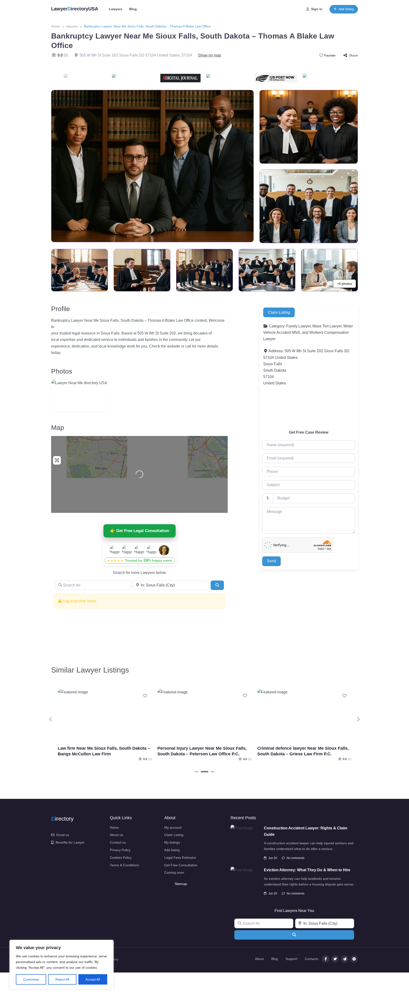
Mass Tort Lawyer (327, 326)
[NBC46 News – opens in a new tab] (342, 78)
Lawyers (115, 9)
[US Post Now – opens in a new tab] (246, 78)
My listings (172, 842)
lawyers (72, 26)
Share (353, 55)
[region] (61, 965)
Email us (62, 835)
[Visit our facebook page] (325, 959)
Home (55, 26)
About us (116, 835)
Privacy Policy (120, 850)
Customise (31, 979)
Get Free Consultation (180, 865)
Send (271, 561)
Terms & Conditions (124, 865)
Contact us (118, 842)
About (259, 959)
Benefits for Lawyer (70, 842)
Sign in (316, 9)
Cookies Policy (121, 857)
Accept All (92, 979)
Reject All (62, 979)
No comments (295, 858)
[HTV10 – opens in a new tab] (197, 78)
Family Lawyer (298, 326)
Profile (60, 308)
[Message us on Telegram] (344, 959)
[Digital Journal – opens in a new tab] (151, 78)
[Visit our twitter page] (335, 959)
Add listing (346, 9)
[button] (50, 719)
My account (173, 827)
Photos (61, 371)
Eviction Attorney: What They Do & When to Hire (307, 870)
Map (57, 427)
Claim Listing (279, 312)
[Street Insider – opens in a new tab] (103, 78)
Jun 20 (272, 858)
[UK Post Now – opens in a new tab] (294, 78)
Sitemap (181, 884)
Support (291, 959)
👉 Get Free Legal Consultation (139, 530)
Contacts (311, 959)
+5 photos (344, 284)
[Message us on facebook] (354, 959)
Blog (133, 9)
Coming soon (174, 872)
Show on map (209, 55)
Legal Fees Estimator (180, 857)
